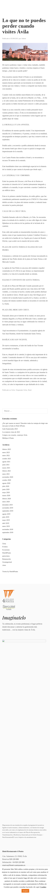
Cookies (43, 887)
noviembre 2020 (7, 477)
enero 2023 (6, 452)
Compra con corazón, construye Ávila (14, 435)
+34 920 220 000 (18, 862)
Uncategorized (7, 562)
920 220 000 (14, 859)
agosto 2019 (6, 514)
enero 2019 (6, 526)
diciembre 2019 (7, 505)
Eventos (5, 547)
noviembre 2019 (7, 508)
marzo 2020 (6, 495)
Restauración (6, 559)
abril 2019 (5, 523)
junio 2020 (5, 489)
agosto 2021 (6, 462)
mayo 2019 (6, 520)
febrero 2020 (6, 499)
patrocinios (6, 556)
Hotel (30, 390)
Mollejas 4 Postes (8, 438)
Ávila (13, 390)
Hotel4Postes (6, 553)
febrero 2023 (6, 449)
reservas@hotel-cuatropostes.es (13, 865)
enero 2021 (6, 474)
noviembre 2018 (7, 529)
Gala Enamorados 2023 (10, 429)
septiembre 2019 (7, 511)
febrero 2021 (6, 471)
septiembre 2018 (7, 532)
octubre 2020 (6, 480)
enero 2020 (6, 502)
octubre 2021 (6, 459)
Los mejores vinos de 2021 (11, 432)
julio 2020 (5, 486)
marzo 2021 (6, 468)
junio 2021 (5, 465)
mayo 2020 (6, 492)
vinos (4, 565)
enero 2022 (6, 455)
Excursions (6, 550)
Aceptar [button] (25, 891)
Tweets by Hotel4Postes (10, 571)
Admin (23, 38)
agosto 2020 (6, 483)
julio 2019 (5, 517)
